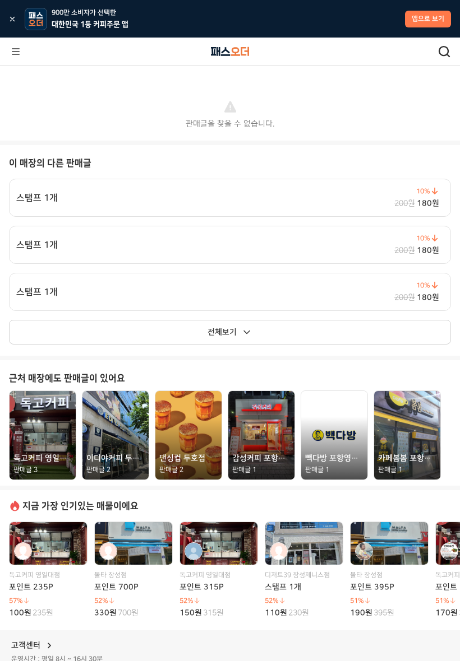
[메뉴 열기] (15, 51)
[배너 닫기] (12, 19)
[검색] (444, 51)
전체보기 (222, 332)
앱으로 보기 (428, 18)
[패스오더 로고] (230, 51)
